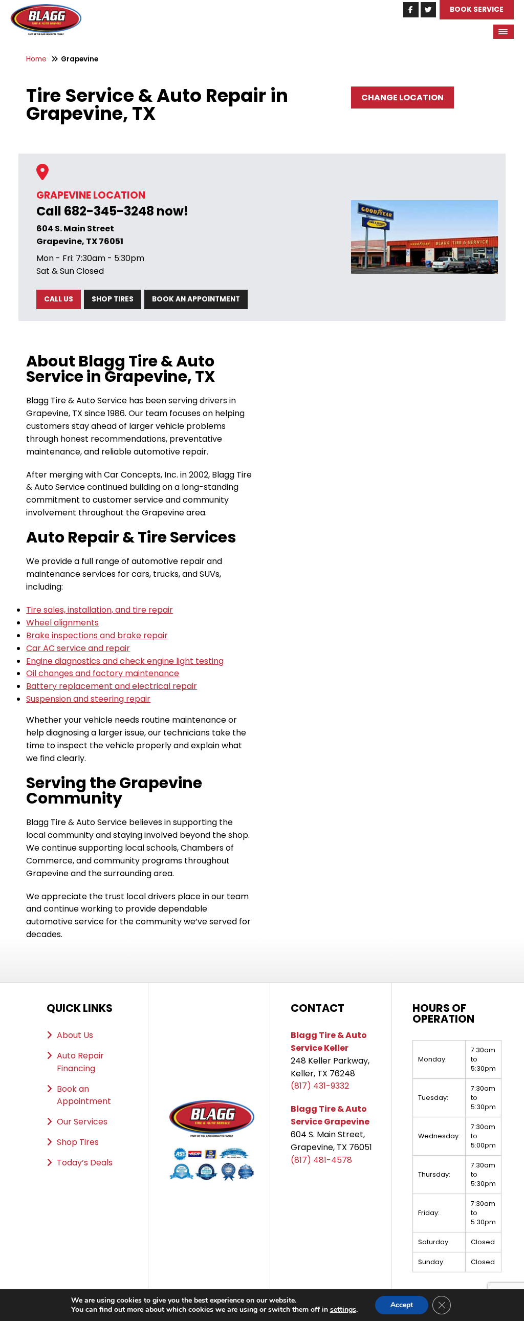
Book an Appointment (196, 299)
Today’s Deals (85, 1162)
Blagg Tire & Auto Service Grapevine (330, 1115)
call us (58, 299)
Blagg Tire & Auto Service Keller (329, 1041)
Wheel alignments (62, 623)
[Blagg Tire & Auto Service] (45, 10)
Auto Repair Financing (80, 1062)
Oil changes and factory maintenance (102, 673)
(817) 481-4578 (321, 1160)
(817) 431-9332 (320, 1086)
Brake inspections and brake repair (97, 635)
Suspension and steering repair (88, 699)
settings (343, 1309)
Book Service (477, 9)
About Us (75, 1035)
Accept (401, 1305)
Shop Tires (113, 299)
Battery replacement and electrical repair (111, 686)
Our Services (82, 1122)
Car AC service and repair (78, 648)
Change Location (402, 97)
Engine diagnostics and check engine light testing (125, 661)
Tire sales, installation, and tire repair (99, 610)
